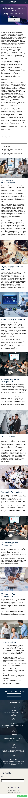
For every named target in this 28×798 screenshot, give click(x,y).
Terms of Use (11, 785)
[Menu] (2, 2)
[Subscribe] (22, 780)
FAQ (7, 783)
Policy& (11, 792)
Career (10, 783)
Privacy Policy (15, 783)
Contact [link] (14, 695)
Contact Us (3, 783)
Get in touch (14, 19)
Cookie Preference (4, 785)
